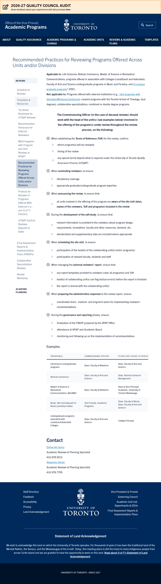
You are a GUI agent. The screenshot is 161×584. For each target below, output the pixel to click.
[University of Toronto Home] (80, 25)
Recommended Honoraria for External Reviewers (26, 129)
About (7, 39)
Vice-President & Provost (124, 491)
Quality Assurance (29, 39)
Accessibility (30, 501)
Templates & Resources (23, 101)
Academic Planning (21, 290)
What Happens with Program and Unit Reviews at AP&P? (26, 149)
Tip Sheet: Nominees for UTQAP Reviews (27, 113)
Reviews (20, 80)
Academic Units (94, 39)
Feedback (28, 496)
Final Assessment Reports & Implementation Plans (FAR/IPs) (26, 248)
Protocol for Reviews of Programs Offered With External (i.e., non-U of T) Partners (25, 203)
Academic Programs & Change (61, 41)
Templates (151, 39)
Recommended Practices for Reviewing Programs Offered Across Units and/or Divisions (26, 174)
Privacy (27, 506)
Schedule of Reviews (23, 91)
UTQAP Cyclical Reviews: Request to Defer (26, 226)
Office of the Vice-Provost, (26, 25)
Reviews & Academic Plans (122, 41)
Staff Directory (31, 491)
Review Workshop (22, 276)
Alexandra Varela (56, 462)
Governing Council (128, 496)
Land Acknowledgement (36, 511)
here (68, 9)
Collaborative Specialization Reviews (24, 264)
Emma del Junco (55, 447)
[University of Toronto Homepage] (80, 502)
